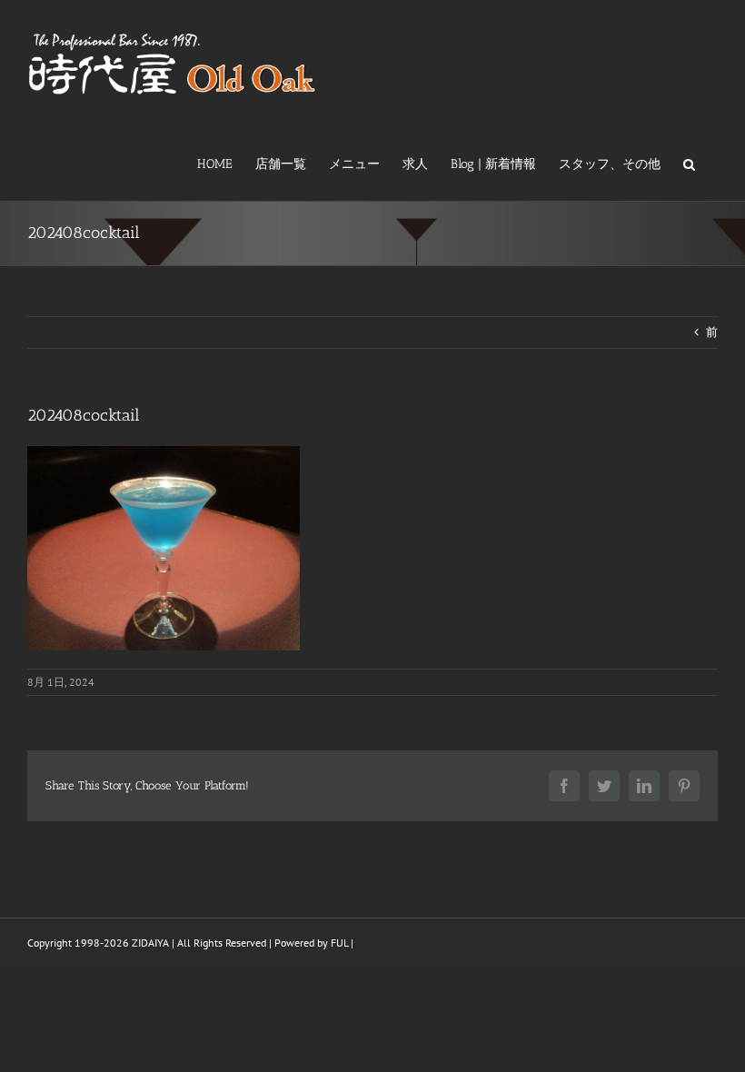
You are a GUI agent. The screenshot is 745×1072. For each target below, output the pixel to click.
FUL (339, 942)
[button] (689, 162)
